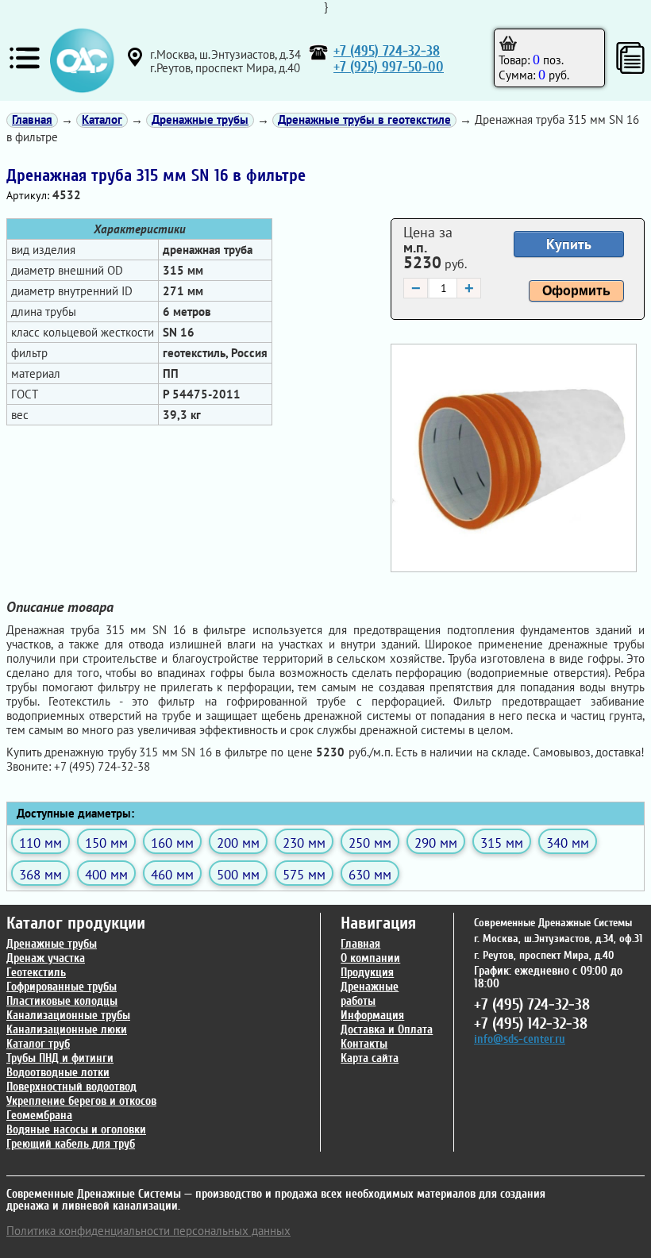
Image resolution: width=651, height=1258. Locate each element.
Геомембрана (39, 1115)
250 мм (370, 842)
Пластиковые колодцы (61, 1001)
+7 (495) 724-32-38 (386, 51)
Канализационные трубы (68, 1015)
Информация (372, 1015)
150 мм (106, 842)
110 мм (40, 842)
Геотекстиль (36, 972)
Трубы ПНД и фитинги (60, 1058)
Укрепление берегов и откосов (81, 1101)
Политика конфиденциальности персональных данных (148, 1230)
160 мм (172, 842)
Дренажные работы (370, 994)
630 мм (370, 874)
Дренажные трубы (51, 944)
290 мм (435, 842)
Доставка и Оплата (387, 1030)
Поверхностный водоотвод (71, 1087)
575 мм (304, 874)
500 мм (238, 874)
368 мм (40, 874)
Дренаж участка (45, 958)
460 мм (172, 874)
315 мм (501, 842)
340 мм (567, 842)
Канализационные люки (66, 1030)
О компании (370, 958)
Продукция (367, 972)
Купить (568, 244)
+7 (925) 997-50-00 (388, 67)
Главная (360, 944)
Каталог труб (38, 1044)
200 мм (238, 842)
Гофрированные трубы (61, 987)
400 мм (106, 874)
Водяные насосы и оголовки (76, 1130)
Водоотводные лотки (58, 1072)
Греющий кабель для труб (70, 1144)
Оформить (576, 291)
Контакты (364, 1044)
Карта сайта (370, 1058)
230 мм (304, 842)
